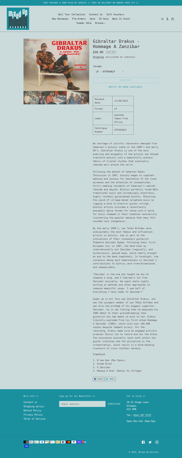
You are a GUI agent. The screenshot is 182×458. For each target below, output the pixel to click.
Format (97, 66)
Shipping (98, 57)
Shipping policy (34, 406)
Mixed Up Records (148, 452)
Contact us (30, 402)
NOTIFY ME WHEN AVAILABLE (126, 87)
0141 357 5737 (142, 415)
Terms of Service (34, 418)
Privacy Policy (33, 414)
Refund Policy (32, 410)
